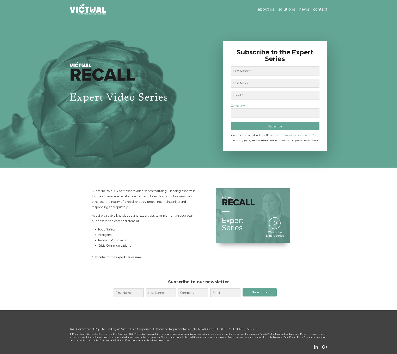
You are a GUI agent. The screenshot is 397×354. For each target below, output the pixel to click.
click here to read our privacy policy (292, 135)
